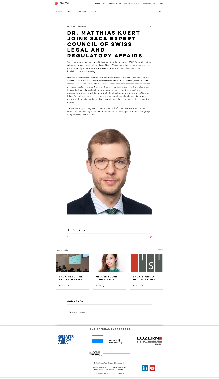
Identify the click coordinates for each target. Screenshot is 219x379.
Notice (93, 11)
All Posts (59, 11)
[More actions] (150, 26)
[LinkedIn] (145, 368)
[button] (160, 11)
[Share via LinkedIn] (79, 230)
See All (160, 250)
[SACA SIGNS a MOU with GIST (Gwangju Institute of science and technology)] (146, 263)
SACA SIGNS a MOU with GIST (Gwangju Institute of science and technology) (145, 278)
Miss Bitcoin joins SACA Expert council (109, 278)
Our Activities (81, 11)
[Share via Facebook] (68, 230)
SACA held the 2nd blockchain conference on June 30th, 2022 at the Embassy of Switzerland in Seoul (72, 278)
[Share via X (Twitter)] (74, 230)
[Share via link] (85, 230)
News (69, 11)
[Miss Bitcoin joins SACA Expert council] (109, 263)
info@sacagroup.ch (101, 369)
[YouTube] (152, 368)
